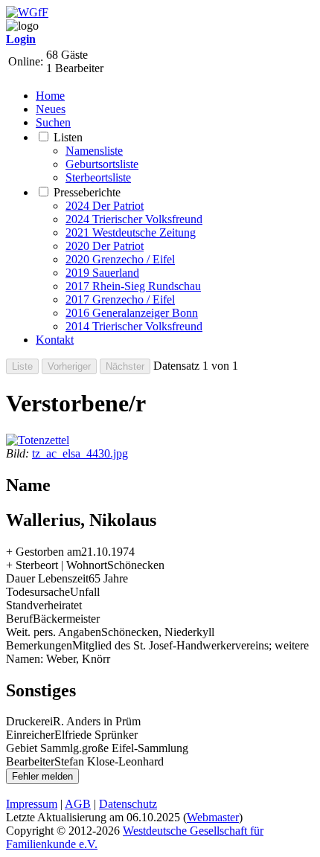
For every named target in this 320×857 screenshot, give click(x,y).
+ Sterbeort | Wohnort (56, 565)
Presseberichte (87, 192)
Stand (19, 605)
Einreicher (30, 734)
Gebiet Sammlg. (44, 748)
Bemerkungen (39, 645)
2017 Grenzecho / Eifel (120, 299)
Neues (50, 109)
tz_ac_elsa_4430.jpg (80, 453)
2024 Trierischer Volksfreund (133, 219)
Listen (68, 137)
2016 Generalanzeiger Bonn (131, 312)
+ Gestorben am (43, 551)
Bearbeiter (30, 761)
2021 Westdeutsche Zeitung (130, 232)
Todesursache (38, 591)
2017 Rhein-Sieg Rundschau (133, 286)
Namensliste (94, 150)
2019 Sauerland (102, 272)
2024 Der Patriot (104, 205)
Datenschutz (128, 803)
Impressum (31, 803)
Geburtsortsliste (101, 164)
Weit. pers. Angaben (53, 632)
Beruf (19, 618)
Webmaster (213, 817)
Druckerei (29, 721)
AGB (78, 803)
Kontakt (55, 339)
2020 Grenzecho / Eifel (120, 259)
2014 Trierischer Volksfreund (133, 326)
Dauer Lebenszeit (47, 578)
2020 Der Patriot (104, 246)
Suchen (53, 122)
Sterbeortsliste (98, 177)
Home (50, 95)
